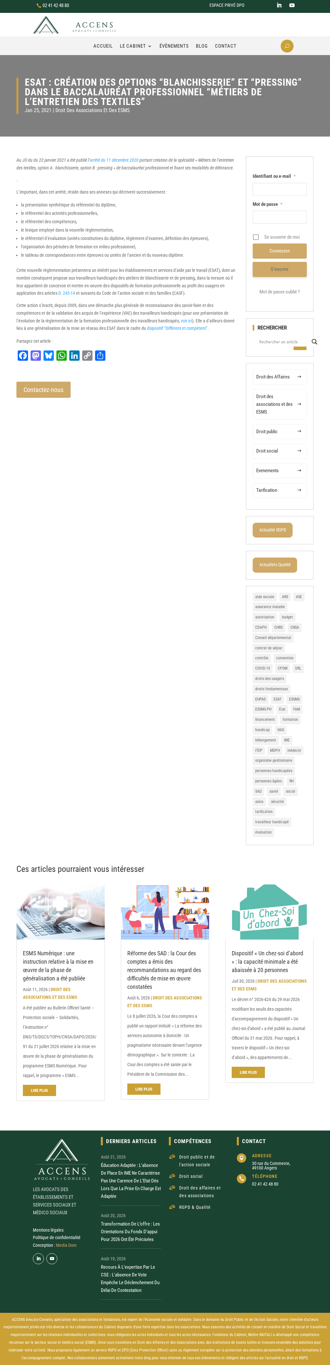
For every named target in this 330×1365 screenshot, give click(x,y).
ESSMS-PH (263, 709)
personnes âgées (268, 781)
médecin (294, 750)
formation (290, 719)
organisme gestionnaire (273, 760)
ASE (299, 597)
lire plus (39, 1090)
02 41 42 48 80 (56, 5)
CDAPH (261, 627)
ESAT (277, 699)
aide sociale (264, 597)
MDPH (275, 750)
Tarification (266, 490)
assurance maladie (270, 607)
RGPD (112, 1350)
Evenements (267, 470)
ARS (285, 597)
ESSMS (294, 699)
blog (147, 1358)
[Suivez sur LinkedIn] (279, 5)
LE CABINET (133, 46)
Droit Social (295, 1327)
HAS (280, 730)
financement (265, 719)
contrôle (261, 658)
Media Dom (66, 1245)
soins (259, 801)
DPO (125, 1350)
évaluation (263, 832)
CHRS (278, 627)
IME (287, 740)
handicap (262, 730)
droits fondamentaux (271, 689)
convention (285, 658)
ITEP (258, 750)
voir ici (186, 320)
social (290, 791)
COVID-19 (262, 668)
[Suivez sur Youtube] (292, 5)
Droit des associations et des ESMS (92, 110)
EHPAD (260, 699)
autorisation (264, 617)
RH (291, 781)
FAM (296, 709)
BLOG (202, 46)
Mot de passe (267, 204)
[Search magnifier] (314, 341)
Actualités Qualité (275, 564)
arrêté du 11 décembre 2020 (114, 160)
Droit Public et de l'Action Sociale (251, 1319)
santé (273, 791)
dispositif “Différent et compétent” (177, 328)
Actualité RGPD (272, 529)
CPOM (282, 668)
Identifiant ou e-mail (274, 176)
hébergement (265, 740)
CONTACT (226, 46)
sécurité (277, 801)
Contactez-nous (43, 390)
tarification (264, 811)
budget (287, 617)
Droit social (267, 451)
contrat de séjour (268, 648)
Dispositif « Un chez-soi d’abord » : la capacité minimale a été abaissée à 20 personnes (267, 961)
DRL (298, 668)
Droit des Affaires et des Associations (167, 1342)
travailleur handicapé (272, 822)
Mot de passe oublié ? (279, 292)
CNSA (294, 627)
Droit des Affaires (273, 377)
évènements (210, 1358)
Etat (282, 709)
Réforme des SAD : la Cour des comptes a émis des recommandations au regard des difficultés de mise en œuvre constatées (164, 970)
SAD (258, 791)
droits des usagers (269, 678)
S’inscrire (279, 269)
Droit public (266, 431)
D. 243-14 (66, 293)
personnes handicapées (273, 770)
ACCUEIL (103, 46)
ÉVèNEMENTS (174, 46)
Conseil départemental (273, 637)
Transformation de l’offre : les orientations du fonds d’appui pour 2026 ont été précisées (130, 1231)
